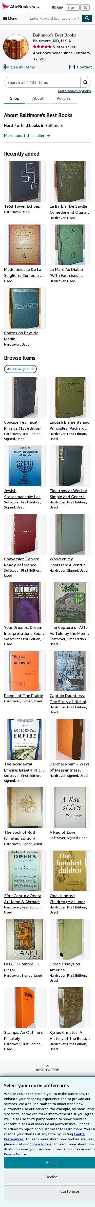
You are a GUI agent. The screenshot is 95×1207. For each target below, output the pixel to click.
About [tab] (38, 98)
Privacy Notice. (15, 1154)
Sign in (72, 7)
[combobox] (54, 18)
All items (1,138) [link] (20, 369)
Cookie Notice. (41, 1144)
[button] (85, 82)
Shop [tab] (14, 98)
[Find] (87, 18)
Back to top (47, 1069)
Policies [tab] (64, 98)
